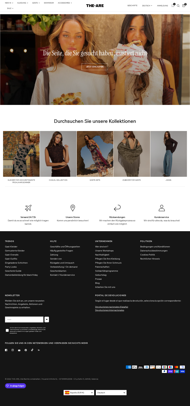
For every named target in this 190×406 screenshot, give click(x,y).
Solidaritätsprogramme (106, 271)
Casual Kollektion (58, 180)
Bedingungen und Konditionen (155, 246)
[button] (95, 66)
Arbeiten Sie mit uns (105, 287)
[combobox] (78, 392)
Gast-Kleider (11, 246)
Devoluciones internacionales (109, 310)
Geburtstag (100, 275)
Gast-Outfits (11, 258)
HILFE (53, 241)
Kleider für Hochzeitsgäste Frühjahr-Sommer (21, 181)
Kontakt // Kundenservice (62, 275)
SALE (9, 8)
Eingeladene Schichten (16, 262)
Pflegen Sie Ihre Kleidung (107, 258)
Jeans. (169, 180)
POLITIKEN (146, 241)
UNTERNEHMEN (103, 241)
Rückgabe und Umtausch (62, 262)
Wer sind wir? (101, 246)
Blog (97, 283)
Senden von (56, 258)
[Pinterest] (28, 350)
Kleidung (21, 3)
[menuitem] (10, 3)
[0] (183, 5)
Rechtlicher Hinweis (150, 258)
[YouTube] (21, 350)
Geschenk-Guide (13, 271)
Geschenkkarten (58, 271)
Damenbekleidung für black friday (21, 275)
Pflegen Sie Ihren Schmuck (108, 262)
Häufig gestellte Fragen (61, 250)
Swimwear (49, 3)
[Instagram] (15, 350)
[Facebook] (8, 350)
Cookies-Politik (147, 254)
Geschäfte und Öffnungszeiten (65, 246)
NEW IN (8, 3)
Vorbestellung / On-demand (63, 267)
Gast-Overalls (11, 254)
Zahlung (54, 254)
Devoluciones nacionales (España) (111, 307)
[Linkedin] (41, 350)
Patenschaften (102, 267)
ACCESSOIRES (64, 3)
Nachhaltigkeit (102, 254)
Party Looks (11, 267)
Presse (98, 279)
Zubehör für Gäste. (132, 180)
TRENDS (9, 241)
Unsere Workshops (104, 250)
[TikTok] (34, 350)
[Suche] (178, 5)
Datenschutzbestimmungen (154, 250)
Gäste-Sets (95, 180)
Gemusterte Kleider (15, 250)
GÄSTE (35, 3)
